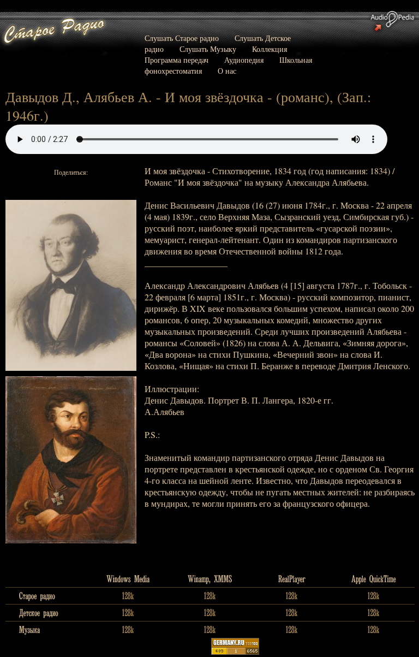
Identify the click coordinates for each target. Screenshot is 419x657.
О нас (227, 71)
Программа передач (176, 60)
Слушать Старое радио (182, 38)
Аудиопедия (244, 60)
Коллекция (269, 49)
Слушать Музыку (207, 49)
